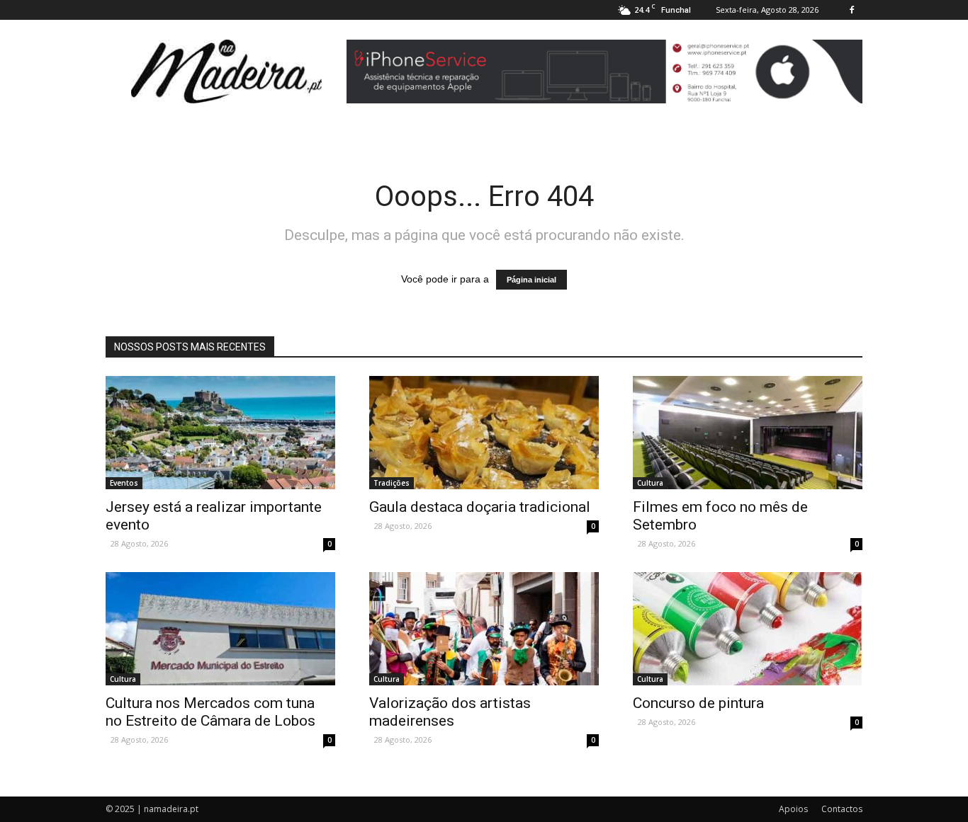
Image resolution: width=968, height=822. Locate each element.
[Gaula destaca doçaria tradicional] (484, 432)
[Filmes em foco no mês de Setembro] (747, 432)
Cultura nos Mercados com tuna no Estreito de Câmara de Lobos (210, 712)
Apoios (793, 809)
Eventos (124, 483)
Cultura (650, 483)
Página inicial (531, 279)
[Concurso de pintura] (747, 628)
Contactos (841, 809)
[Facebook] (851, 10)
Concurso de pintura (698, 703)
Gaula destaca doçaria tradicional (479, 506)
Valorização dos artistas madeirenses (450, 712)
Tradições (391, 483)
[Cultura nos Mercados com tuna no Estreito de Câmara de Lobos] (220, 628)
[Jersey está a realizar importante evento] (220, 432)
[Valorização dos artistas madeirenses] (484, 628)
